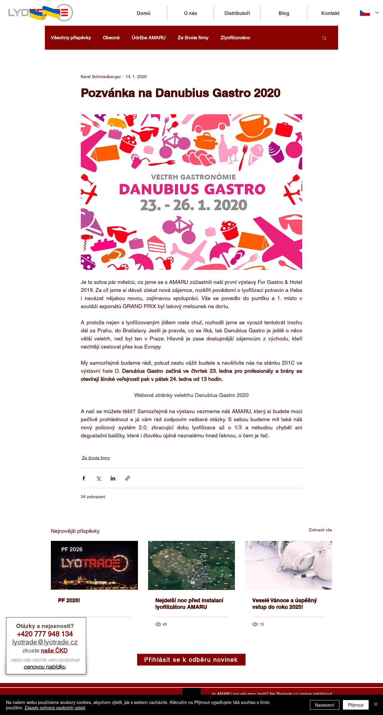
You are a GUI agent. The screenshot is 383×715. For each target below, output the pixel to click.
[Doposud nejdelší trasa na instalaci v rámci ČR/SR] (191, 565)
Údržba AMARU (149, 37)
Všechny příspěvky (71, 37)
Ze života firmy (193, 37)
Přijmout (356, 705)
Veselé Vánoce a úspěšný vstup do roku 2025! (284, 603)
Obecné (111, 37)
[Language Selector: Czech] (369, 12)
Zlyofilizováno (235, 37)
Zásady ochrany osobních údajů (55, 708)
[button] (324, 37)
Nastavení (324, 705)
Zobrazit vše (320, 529)
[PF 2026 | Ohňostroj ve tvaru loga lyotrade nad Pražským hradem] (94, 565)
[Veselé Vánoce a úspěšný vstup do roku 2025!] (288, 565)
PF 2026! (69, 600)
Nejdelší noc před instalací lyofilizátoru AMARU (189, 603)
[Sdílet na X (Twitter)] (98, 478)
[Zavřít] (375, 704)
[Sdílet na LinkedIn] (113, 478)
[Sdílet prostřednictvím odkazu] (127, 478)
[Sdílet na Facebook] (83, 478)
